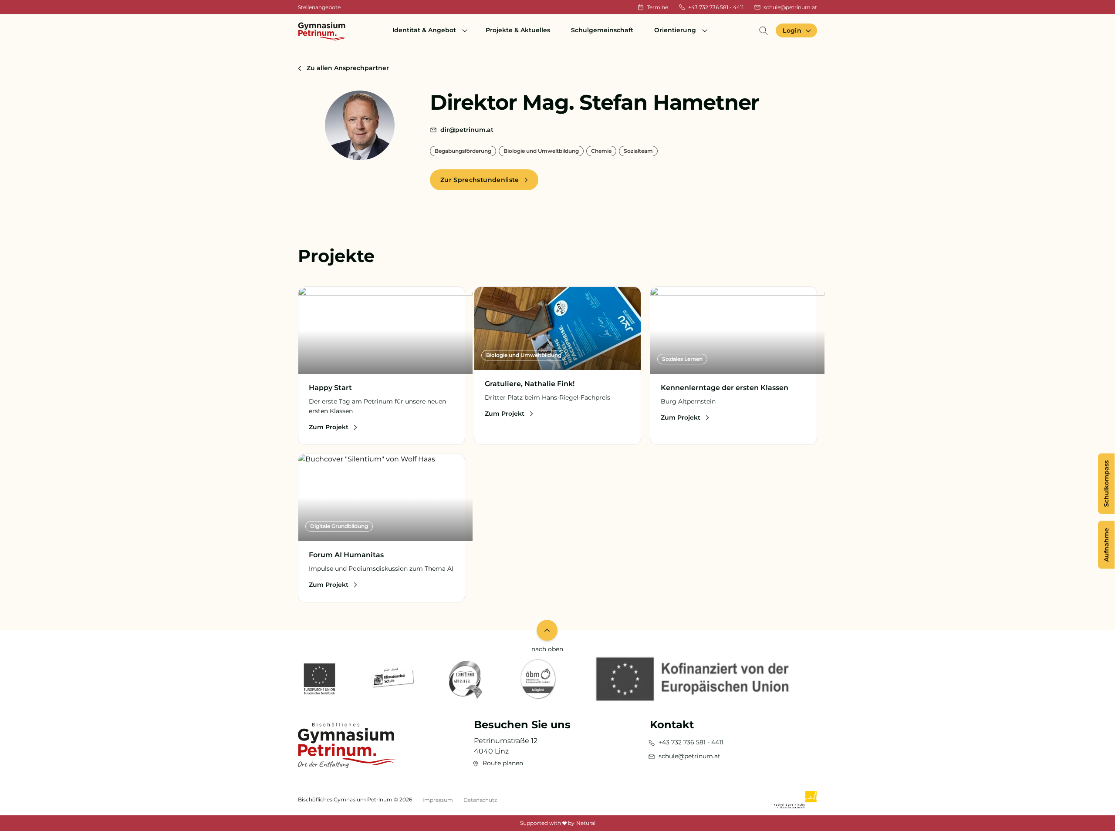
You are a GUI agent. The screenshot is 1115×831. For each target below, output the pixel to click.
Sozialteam (638, 151)
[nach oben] (547, 630)
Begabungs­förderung (463, 151)
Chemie (601, 151)
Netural (585, 823)
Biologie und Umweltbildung (541, 151)
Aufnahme (1106, 545)
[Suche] (763, 30)
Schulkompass (1106, 483)
